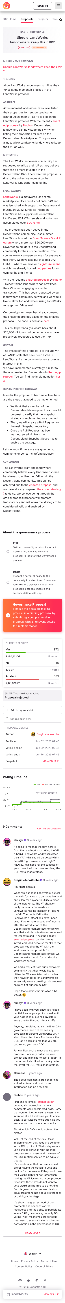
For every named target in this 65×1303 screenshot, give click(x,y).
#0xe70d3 (49, 761)
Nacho (27, 125)
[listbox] (32, 1253)
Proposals (37, 31)
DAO (22, 31)
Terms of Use (49, 1261)
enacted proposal (37, 279)
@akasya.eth (46, 1101)
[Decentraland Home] (6, 5)
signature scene (49, 264)
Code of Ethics (44, 1266)
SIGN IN (42, 5)
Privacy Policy (29, 1261)
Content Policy (23, 1266)
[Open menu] (58, 5)
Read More (32, 1233)
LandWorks (10, 197)
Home (14, 1261)
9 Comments (19, 1294)
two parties (43, 268)
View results (51, 1294)
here (46, 321)
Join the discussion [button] (48, 828)
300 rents (33, 222)
